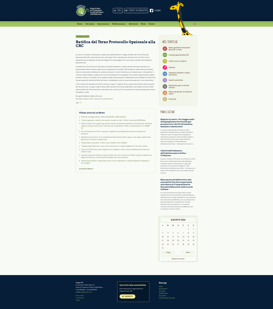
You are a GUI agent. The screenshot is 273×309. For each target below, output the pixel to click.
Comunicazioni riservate (167, 298)
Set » (188, 252)
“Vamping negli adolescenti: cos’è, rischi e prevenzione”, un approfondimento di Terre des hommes (114, 146)
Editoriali (133, 24)
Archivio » (86, 169)
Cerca (119, 10)
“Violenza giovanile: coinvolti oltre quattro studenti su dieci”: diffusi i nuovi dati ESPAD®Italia (113, 120)
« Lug (168, 252)
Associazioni (103, 24)
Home (80, 24)
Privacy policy (80, 295)
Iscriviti (129, 296)
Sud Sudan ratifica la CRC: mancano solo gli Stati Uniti (94, 99)
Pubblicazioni (118, 24)
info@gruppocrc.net (86, 292)
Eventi (152, 24)
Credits (78, 300)
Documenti (162, 296)
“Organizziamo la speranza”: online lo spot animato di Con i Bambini (104, 143)
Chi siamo (90, 24)
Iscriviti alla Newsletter (137, 10)
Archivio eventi (178, 259)
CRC (80, 103)
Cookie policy (80, 298)
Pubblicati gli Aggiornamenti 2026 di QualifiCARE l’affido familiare (103, 117)
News (143, 24)
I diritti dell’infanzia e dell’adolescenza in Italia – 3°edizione (173, 153)
